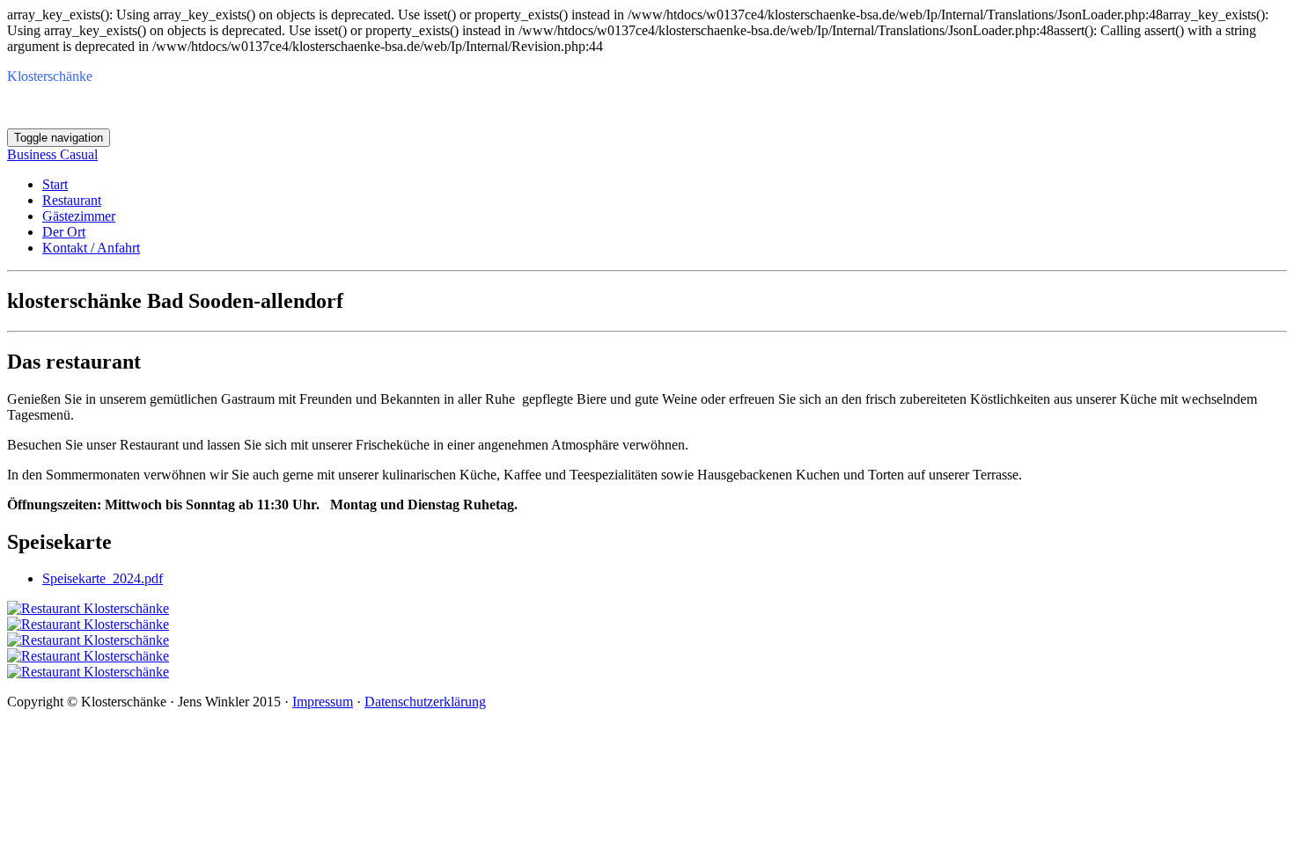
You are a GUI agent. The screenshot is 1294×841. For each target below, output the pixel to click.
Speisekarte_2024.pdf (102, 578)
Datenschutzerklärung (425, 701)
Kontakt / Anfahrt (91, 247)
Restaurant (71, 200)
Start (55, 184)
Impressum (322, 701)
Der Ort (63, 231)
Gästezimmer (78, 215)
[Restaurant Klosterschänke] (88, 608)
